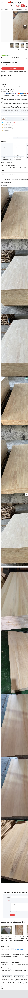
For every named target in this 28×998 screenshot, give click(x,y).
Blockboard (15, 956)
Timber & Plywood (19, 9)
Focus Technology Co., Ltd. (16, 992)
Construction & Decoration (9, 9)
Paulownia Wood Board (18, 982)
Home (2, 9)
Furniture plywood (5, 954)
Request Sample (22, 71)
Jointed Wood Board (6, 982)
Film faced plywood (17, 952)
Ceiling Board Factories (7, 976)
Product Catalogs (19, 949)
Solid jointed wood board (6, 956)
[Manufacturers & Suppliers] (14, 2)
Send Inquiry (13, 68)
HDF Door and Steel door (6, 952)
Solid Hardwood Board (17, 970)
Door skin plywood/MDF (18, 954)
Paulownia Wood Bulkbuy (7, 985)
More (2, 988)
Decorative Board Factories (7, 979)
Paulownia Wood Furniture (21, 979)
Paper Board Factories (18, 976)
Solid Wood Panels (6, 970)
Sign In (3, 132)
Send (12, 915)
